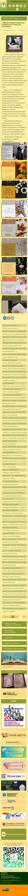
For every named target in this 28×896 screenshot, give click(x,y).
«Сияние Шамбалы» (8, 383)
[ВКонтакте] (5, 318)
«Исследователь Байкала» (10, 510)
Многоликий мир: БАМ (9, 565)
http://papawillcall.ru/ (8, 141)
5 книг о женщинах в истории (11, 550)
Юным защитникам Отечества (12, 568)
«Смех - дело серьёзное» (10, 415)
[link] (14, 18)
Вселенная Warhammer (10, 444)
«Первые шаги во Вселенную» (12, 536)
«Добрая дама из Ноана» (10, 441)
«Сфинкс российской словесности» (13, 573)
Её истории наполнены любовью (12, 496)
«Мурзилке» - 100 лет (9, 478)
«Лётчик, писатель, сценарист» (12, 392)
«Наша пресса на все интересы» (12, 394)
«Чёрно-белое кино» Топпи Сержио (13, 588)
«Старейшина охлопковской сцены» (13, 493)
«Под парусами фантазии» (10, 530)
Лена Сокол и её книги (9, 467)
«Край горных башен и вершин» (12, 449)
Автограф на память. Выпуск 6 (11, 576)
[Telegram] (12, 318)
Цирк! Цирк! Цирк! (8, 498)
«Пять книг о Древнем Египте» (12, 605)
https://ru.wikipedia (12, 139)
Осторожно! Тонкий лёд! (10, 360)
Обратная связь (6, 882)
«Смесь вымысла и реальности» (12, 389)
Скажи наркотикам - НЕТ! (10, 357)
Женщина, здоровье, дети (10, 542)
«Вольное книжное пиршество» (12, 345)
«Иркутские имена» (8, 533)
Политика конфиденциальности (11, 880)
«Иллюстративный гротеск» (11, 426)
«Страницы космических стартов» (13, 513)
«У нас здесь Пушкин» (9, 464)
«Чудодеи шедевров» (9, 611)
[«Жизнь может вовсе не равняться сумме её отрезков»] (14, 43)
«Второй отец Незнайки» (10, 527)
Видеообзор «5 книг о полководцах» (13, 340)
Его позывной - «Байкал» (10, 325)
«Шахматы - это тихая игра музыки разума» (15, 432)
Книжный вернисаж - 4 (9, 351)
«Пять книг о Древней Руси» (11, 470)
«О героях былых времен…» (11, 481)
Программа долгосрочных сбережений (15, 334)
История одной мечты (9, 403)
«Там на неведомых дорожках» (12, 363)
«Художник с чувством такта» (11, 472)
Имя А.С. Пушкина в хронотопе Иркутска (15, 521)
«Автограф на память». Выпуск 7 (12, 409)
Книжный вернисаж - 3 (9, 380)
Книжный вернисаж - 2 (9, 452)
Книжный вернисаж (9, 582)
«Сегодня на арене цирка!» (11, 504)
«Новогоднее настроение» (11, 328)
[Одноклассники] (8, 318)
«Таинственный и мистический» (12, 599)
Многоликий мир (7, 666)
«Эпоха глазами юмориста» (11, 484)
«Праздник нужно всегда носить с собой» (15, 429)
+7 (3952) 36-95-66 (17, 2)
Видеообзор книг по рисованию (12, 455)
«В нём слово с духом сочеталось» (13, 366)
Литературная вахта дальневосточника (14, 342)
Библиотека (13, 742)
